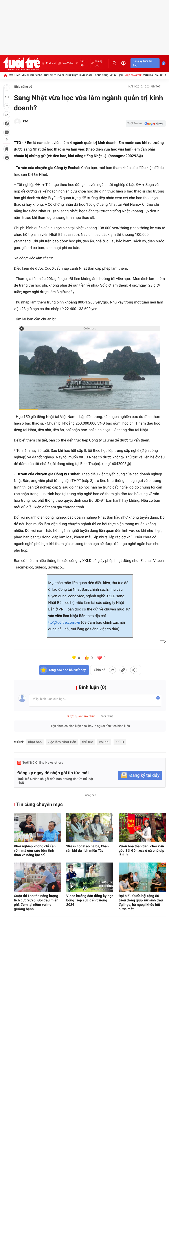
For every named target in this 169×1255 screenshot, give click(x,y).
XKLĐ (119, 742)
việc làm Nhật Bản (62, 742)
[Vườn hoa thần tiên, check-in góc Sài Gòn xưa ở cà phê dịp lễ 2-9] (142, 828)
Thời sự (48, 75)
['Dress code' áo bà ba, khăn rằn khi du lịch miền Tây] (89, 828)
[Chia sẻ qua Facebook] (112, 670)
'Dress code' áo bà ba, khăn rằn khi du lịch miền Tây (87, 848)
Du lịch (118, 75)
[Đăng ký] (140, 775)
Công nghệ (101, 75)
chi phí (104, 742)
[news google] (146, 123)
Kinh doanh (86, 75)
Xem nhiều (28, 75)
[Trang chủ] (5, 75)
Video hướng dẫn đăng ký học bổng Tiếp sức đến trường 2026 (89, 900)
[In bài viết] (6, 157)
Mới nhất (14, 75)
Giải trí (159, 75)
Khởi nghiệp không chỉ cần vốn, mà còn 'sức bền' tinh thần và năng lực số (35, 850)
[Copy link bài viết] (123, 670)
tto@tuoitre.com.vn (64, 622)
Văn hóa (148, 75)
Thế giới (59, 75)
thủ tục (87, 742)
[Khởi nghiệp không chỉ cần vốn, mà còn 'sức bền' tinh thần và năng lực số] (37, 828)
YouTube (67, 63)
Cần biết (82, 63)
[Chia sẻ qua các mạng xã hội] (133, 670)
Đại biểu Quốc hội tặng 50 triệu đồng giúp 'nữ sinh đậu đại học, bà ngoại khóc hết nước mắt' (141, 902)
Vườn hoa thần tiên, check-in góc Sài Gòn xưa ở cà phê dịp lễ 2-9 (141, 850)
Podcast (51, 63)
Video (38, 75)
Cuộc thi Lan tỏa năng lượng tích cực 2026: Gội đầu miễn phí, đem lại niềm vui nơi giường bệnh (36, 902)
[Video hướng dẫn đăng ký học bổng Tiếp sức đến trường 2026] (89, 877)
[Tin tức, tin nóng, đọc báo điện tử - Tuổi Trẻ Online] (21, 63)
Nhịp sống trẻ (133, 75)
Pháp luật (72, 75)
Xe (111, 75)
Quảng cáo (99, 63)
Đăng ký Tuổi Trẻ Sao (142, 63)
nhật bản (35, 742)
